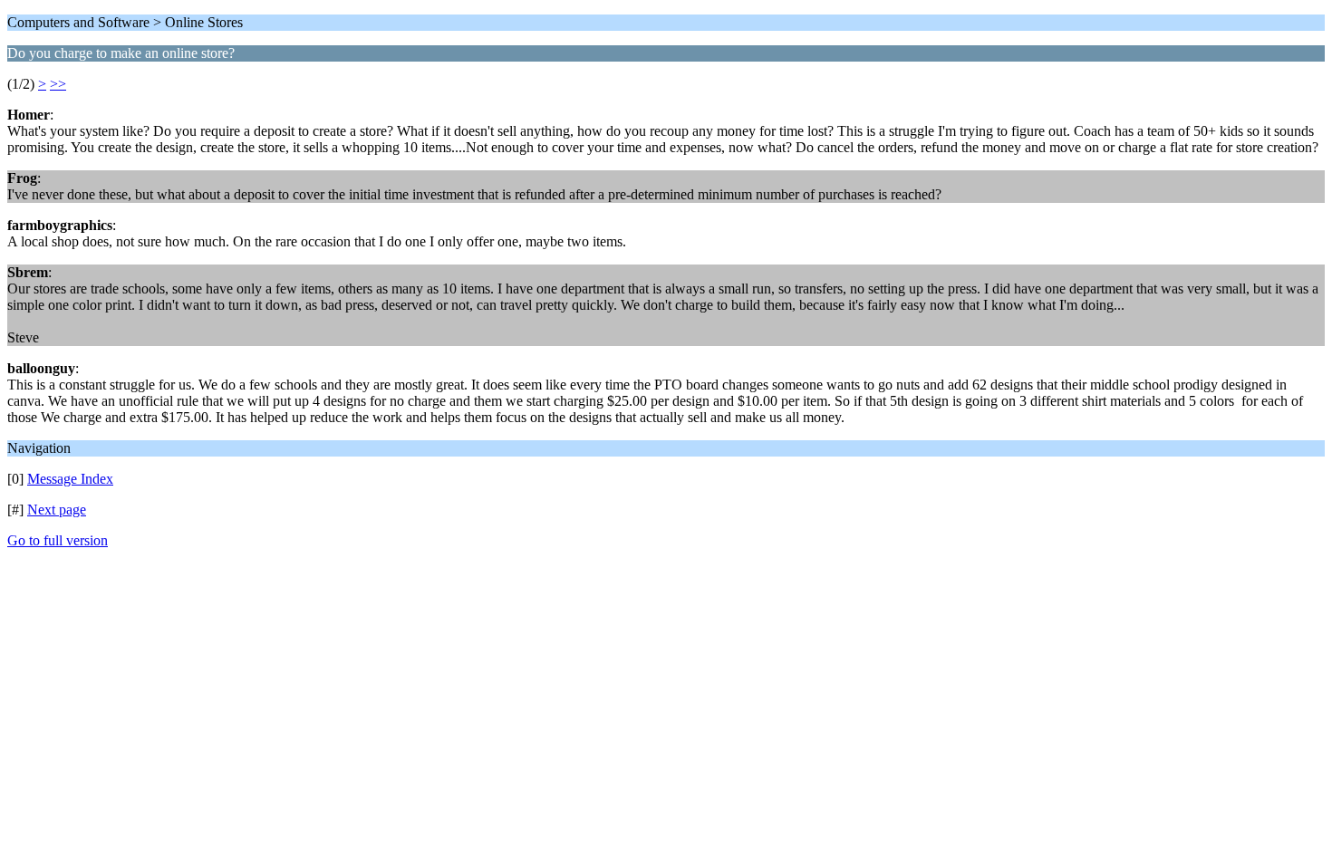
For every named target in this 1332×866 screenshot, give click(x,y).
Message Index (70, 478)
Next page (56, 509)
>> (58, 83)
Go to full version (57, 540)
